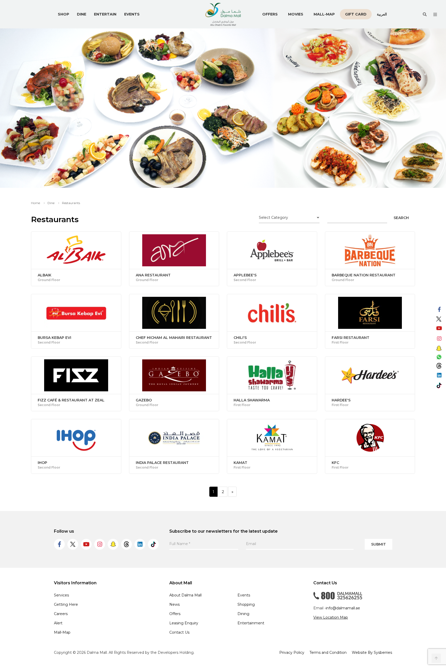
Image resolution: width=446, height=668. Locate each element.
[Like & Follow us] (439, 309)
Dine (81, 14)
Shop (63, 14)
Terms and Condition (328, 652)
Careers (61, 613)
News (174, 604)
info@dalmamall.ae (343, 608)
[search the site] (425, 14)
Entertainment (250, 623)
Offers (270, 14)
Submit (378, 544)
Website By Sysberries (372, 652)
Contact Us (179, 632)
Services (61, 595)
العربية (382, 14)
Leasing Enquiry (183, 623)
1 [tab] (219, 178)
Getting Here (66, 604)
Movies (295, 14)
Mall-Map (324, 14)
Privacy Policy (291, 652)
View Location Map (330, 617)
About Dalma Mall (185, 595)
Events (132, 14)
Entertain (105, 14)
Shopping (246, 604)
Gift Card (356, 14)
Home (35, 203)
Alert (58, 623)
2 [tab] (226, 178)
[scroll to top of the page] (436, 658)
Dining (243, 613)
